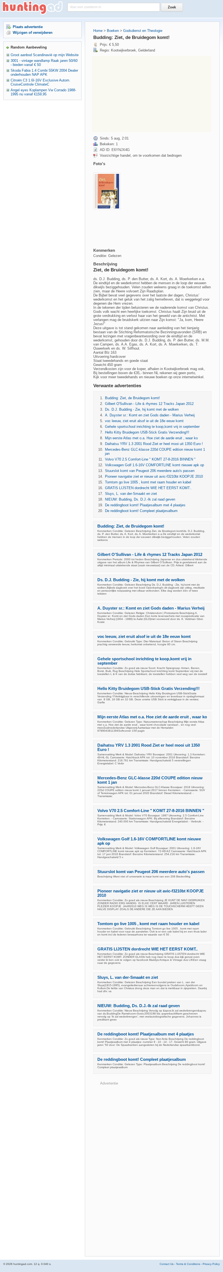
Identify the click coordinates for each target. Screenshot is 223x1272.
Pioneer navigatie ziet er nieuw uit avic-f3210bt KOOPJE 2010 (154, 476)
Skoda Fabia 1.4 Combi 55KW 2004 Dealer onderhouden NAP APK (44, 72)
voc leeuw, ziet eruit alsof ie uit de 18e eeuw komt (144, 421)
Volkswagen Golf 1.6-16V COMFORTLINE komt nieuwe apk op (154, 465)
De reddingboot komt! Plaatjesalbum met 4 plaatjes (145, 505)
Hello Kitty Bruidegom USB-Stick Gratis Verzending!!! (147, 432)
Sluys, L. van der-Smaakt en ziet (131, 494)
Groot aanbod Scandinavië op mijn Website (45, 55)
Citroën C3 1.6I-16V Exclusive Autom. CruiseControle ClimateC (40, 82)
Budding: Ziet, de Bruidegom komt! (132, 398)
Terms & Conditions (188, 1263)
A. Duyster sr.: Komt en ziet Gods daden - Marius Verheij (150, 415)
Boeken (113, 31)
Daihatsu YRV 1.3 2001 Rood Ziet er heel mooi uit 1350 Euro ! (154, 444)
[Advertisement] (151, 94)
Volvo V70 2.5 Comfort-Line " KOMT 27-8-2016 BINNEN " (150, 459)
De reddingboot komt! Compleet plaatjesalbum (141, 511)
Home (98, 31)
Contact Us (167, 1263)
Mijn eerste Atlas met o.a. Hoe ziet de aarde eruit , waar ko (151, 438)
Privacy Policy (211, 1263)
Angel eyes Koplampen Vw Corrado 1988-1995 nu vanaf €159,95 (43, 92)
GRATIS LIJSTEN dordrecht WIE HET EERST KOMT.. (148, 488)
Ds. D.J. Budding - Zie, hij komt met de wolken (142, 409)
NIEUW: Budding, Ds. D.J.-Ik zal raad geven (140, 499)
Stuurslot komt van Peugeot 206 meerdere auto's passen (149, 471)
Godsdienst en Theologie (142, 31)
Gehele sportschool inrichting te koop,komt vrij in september (152, 427)
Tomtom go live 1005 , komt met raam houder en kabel (148, 482)
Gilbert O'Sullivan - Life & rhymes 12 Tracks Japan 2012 (149, 404)
